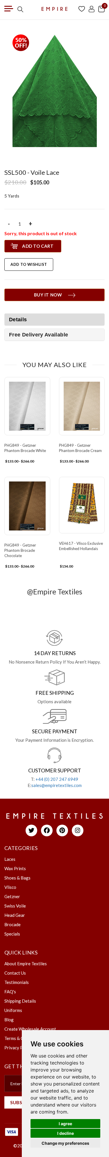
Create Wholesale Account (30, 1029)
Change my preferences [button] (65, 1143)
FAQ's (10, 991)
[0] (101, 8)
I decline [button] (65, 1133)
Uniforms (13, 1010)
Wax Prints (15, 868)
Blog (9, 1019)
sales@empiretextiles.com (56, 785)
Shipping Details (20, 1001)
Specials (12, 933)
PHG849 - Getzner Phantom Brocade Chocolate (20, 550)
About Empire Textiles (25, 963)
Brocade (12, 924)
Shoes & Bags (17, 877)
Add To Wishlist (28, 264)
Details (18, 319)
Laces (9, 859)
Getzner (12, 896)
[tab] (54, 335)
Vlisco (10, 887)
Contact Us (15, 972)
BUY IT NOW (48, 294)
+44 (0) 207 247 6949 (56, 779)
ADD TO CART (38, 246)
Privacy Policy (18, 1047)
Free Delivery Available (38, 335)
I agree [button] (65, 1123)
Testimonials (16, 982)
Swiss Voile (15, 905)
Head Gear (14, 915)
